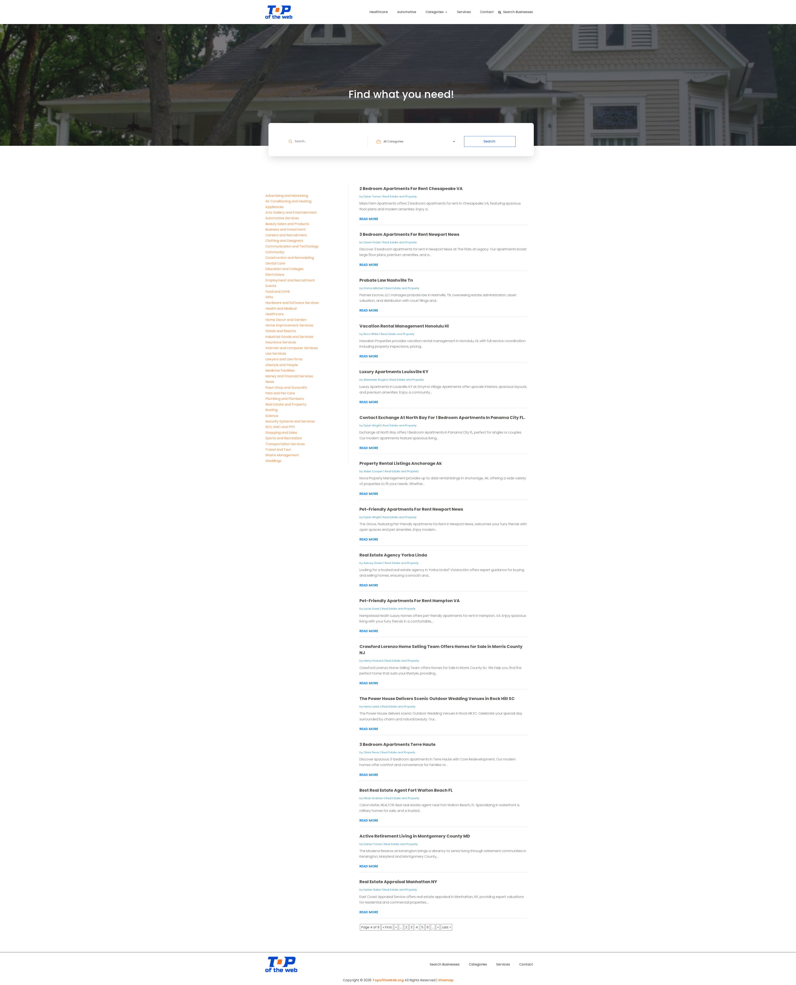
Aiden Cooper (373, 471)
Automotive (406, 12)
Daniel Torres (373, 844)
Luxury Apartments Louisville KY (393, 372)
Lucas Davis (372, 609)
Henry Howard (373, 661)
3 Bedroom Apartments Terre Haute (397, 744)
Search (489, 141)
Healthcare (378, 12)
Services (464, 12)
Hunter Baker (372, 890)
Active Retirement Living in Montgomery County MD (414, 836)
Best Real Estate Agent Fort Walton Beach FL (406, 790)
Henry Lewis (372, 707)
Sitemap (445, 980)
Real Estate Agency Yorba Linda (393, 555)
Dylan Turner (372, 196)
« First (387, 927)
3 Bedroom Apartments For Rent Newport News (409, 234)
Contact (487, 12)
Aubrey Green (373, 563)
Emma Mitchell (373, 288)
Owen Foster (372, 242)
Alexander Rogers (376, 380)
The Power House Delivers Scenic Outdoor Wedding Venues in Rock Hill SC (437, 698)
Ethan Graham (373, 798)
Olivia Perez (371, 752)
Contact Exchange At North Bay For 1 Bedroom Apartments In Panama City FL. (442, 417)
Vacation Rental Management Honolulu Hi (404, 326)
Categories (435, 12)
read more (368, 219)
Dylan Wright (372, 425)
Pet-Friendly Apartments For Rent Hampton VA (409, 601)
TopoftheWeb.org (388, 980)
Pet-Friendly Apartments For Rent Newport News (411, 509)
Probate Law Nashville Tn (386, 280)
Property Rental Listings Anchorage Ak (400, 463)
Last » (446, 927)
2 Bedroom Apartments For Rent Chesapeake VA (411, 188)
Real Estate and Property (400, 196)
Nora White (371, 334)
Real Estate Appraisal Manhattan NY (398, 882)
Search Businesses (518, 12)
